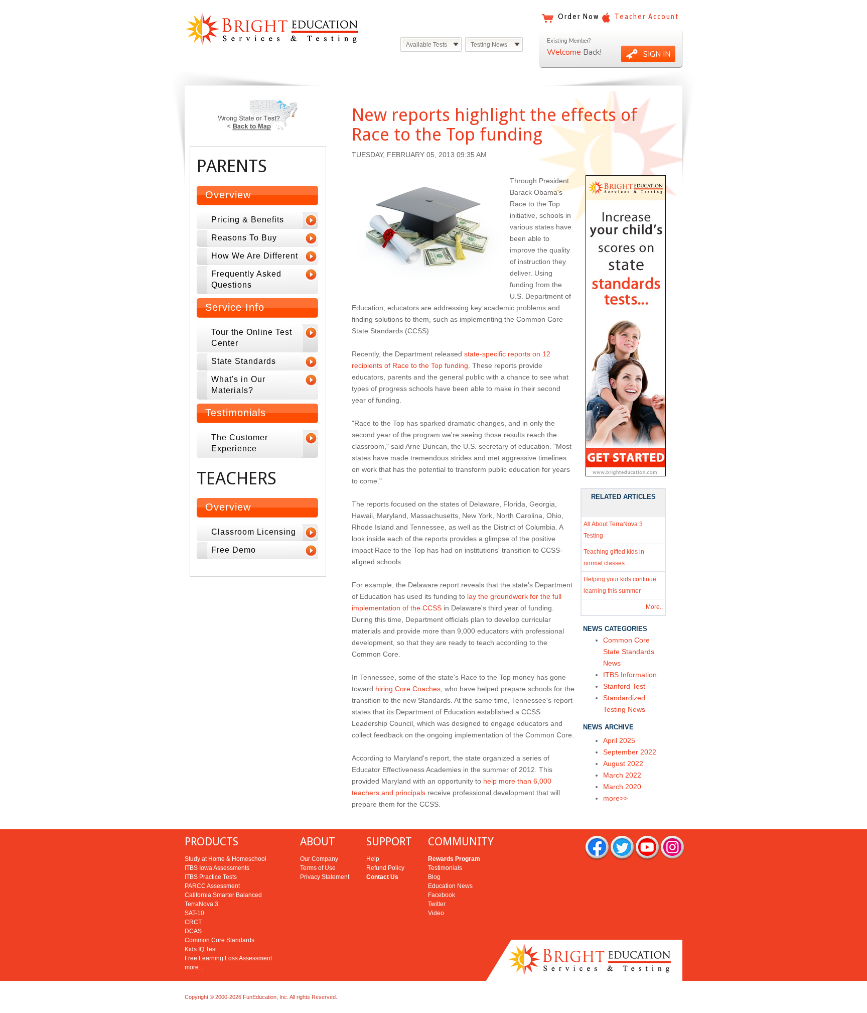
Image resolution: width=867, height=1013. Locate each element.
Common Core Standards (219, 940)
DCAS (193, 931)
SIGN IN (656, 54)
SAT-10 (194, 913)
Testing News (489, 44)
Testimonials (445, 867)
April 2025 (619, 740)
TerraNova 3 (201, 904)
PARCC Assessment (212, 886)
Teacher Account (647, 16)
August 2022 (623, 763)
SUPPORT (389, 841)
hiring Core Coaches (408, 689)
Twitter (437, 904)
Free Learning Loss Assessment (228, 958)
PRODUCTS (211, 841)
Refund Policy (385, 867)
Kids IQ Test (201, 949)
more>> (615, 798)
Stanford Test (624, 686)
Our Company (319, 858)
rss (672, 848)
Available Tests (426, 44)
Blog (434, 876)
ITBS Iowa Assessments (217, 867)
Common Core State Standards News (628, 651)
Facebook (441, 895)
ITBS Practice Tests (211, 876)
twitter (622, 848)
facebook (597, 848)
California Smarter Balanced (223, 895)
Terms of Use (318, 867)
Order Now (578, 16)
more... (194, 967)
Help (372, 858)
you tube (647, 848)
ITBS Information (630, 675)
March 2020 (622, 787)
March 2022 (622, 775)
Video (436, 913)
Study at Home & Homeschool (225, 858)
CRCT (193, 922)
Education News (450, 886)
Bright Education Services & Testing (272, 29)
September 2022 (629, 752)
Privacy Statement (324, 876)
